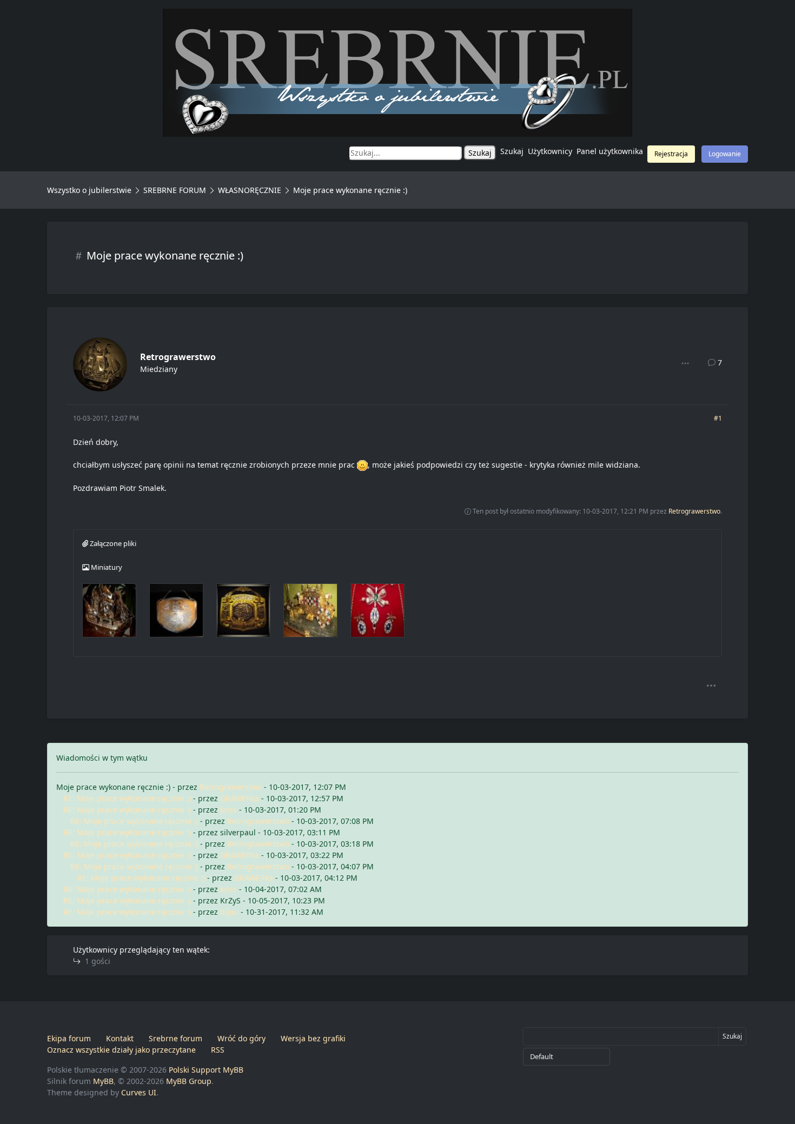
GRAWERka (239, 798)
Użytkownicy (550, 151)
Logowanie (724, 153)
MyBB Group (188, 1081)
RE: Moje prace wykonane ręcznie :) (127, 798)
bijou (229, 912)
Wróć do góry (241, 1038)
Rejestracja (671, 153)
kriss (228, 809)
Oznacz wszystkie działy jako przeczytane (121, 1050)
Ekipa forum (69, 1038)
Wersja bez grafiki (313, 1038)
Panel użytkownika (610, 151)
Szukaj (512, 151)
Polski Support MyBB (206, 1070)
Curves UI (138, 1092)
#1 (718, 418)
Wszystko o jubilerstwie (89, 190)
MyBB (103, 1081)
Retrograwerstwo (178, 357)
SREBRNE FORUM (174, 190)
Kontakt (120, 1038)
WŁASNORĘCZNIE (249, 190)
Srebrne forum (175, 1038)
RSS (217, 1050)
